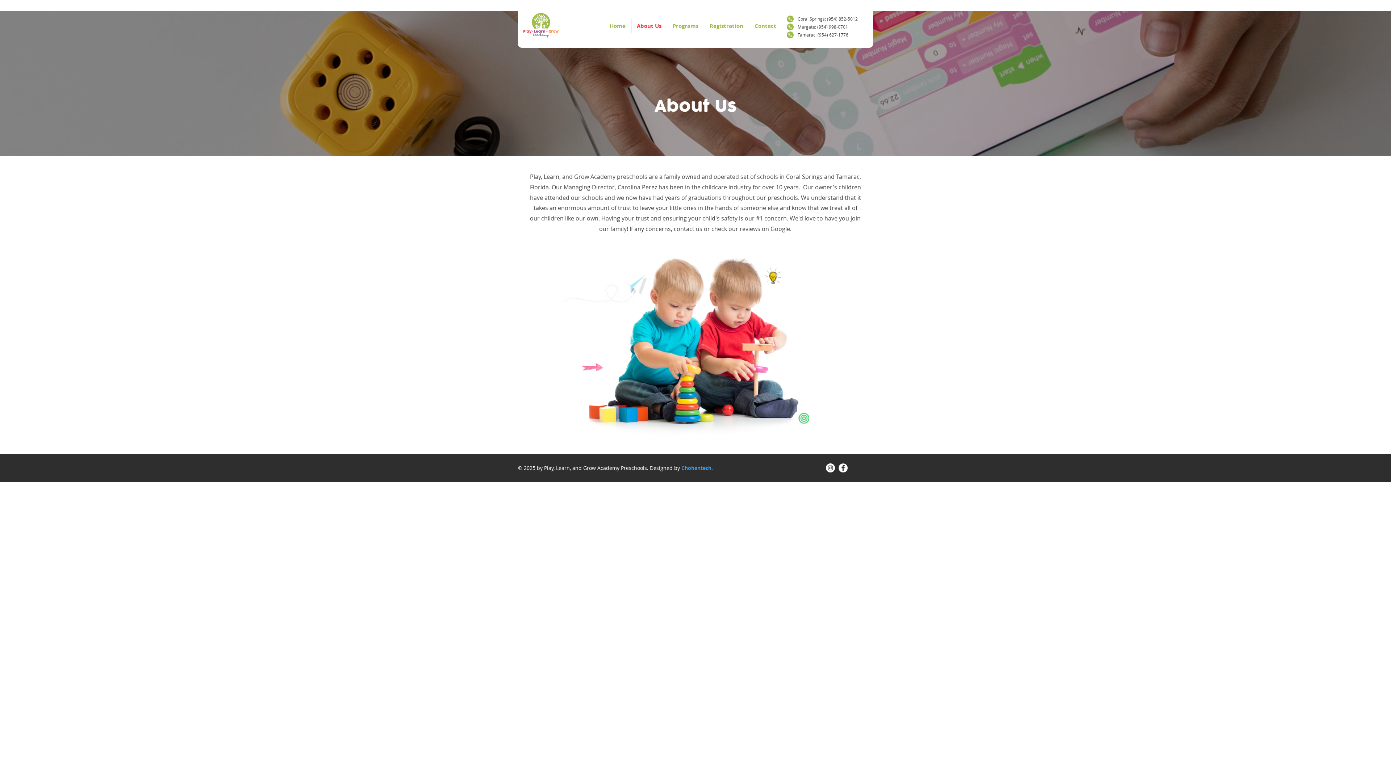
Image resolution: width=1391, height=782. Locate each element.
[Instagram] (830, 467)
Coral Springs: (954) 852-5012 (828, 19)
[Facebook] (843, 467)
